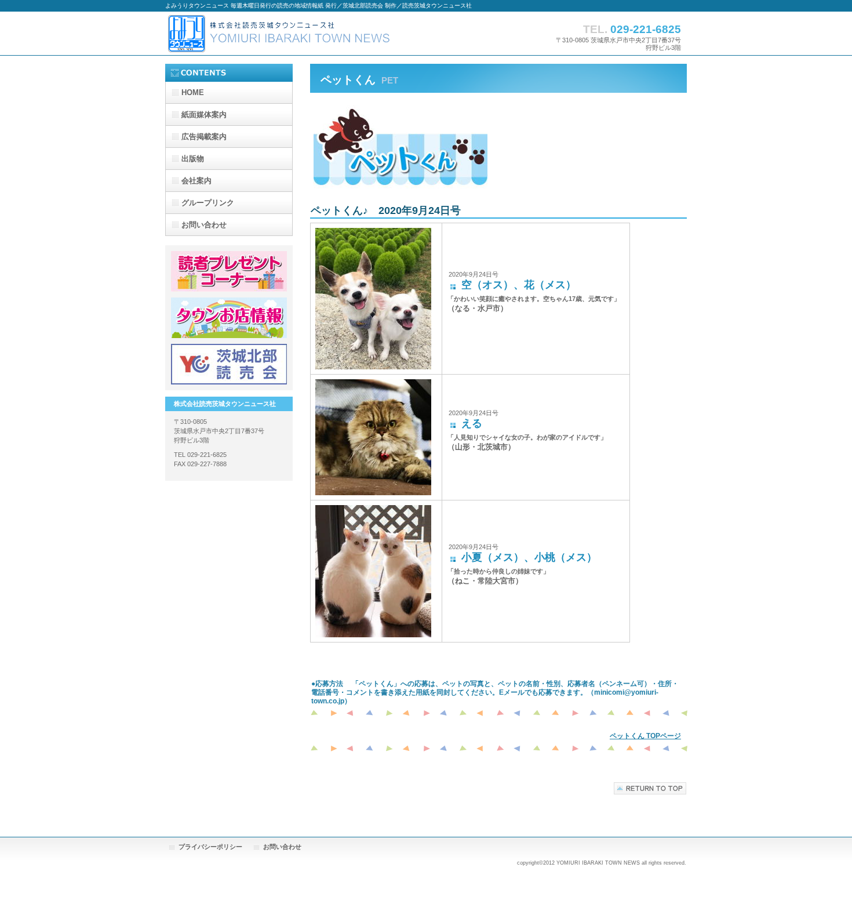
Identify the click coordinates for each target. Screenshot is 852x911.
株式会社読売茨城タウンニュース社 (281, 33)
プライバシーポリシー (210, 846)
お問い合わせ (282, 846)
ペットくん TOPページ (645, 736)
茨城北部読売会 (229, 364)
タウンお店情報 (229, 317)
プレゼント (229, 271)
